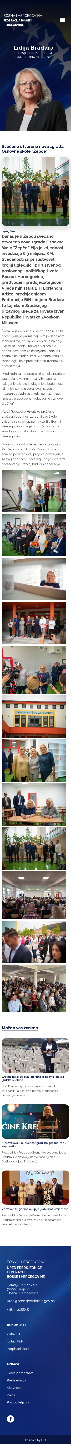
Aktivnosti (14, 1388)
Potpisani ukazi (18, 1349)
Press (11, 1395)
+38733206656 (18, 1309)
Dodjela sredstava (20, 1373)
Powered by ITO (35, 1440)
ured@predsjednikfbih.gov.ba (31, 1301)
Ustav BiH (14, 1334)
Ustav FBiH (15, 1341)
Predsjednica (16, 1380)
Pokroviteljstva (18, 1402)
